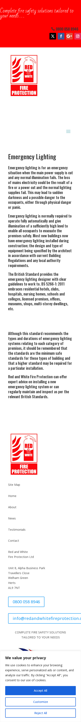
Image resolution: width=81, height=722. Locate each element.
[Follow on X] (52, 36)
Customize (40, 702)
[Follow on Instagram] (77, 36)
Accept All (40, 690)
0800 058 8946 (67, 29)
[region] (40, 686)
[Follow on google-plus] (69, 36)
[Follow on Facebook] (61, 36)
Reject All (40, 713)
